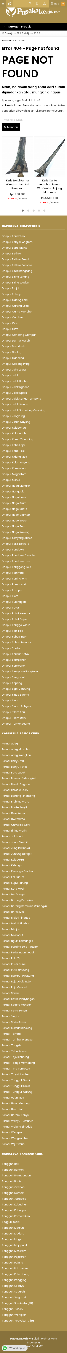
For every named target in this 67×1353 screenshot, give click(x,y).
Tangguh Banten (13, 1170)
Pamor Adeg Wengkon (16, 755)
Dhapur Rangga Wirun (16, 625)
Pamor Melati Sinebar (15, 923)
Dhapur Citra (10, 329)
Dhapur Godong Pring (16, 364)
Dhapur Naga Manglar (16, 486)
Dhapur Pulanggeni (14, 602)
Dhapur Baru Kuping (14, 248)
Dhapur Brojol (10, 288)
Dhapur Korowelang (14, 468)
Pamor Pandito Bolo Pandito (20, 947)
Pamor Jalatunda (13, 836)
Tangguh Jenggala (14, 1199)
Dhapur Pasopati (12, 590)
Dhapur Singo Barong (15, 695)
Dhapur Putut (10, 607)
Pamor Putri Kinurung (15, 970)
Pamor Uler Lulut (12, 1109)
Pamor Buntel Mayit (14, 807)
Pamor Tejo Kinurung (15, 1057)
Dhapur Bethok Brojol (15, 259)
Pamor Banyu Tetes (14, 767)
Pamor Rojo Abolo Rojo (16, 981)
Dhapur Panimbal (13, 573)
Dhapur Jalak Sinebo (15, 404)
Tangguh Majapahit (14, 1245)
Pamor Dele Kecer (13, 813)
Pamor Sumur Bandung (17, 1028)
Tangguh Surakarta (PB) (17, 1303)
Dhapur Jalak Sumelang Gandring (23, 410)
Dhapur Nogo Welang (15, 532)
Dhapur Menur (11, 480)
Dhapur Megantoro (14, 474)
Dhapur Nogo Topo (14, 526)
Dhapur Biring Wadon (15, 282)
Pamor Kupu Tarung (15, 883)
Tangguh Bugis (11, 1181)
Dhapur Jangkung (13, 416)
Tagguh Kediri (11, 1222)
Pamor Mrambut (12, 935)
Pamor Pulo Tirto (12, 958)
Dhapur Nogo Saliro (14, 503)
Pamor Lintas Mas (13, 912)
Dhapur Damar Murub (16, 340)
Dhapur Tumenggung (16, 724)
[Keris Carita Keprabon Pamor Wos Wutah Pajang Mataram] (49, 156)
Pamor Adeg (10, 743)
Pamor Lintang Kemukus (17, 900)
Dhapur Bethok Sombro (17, 265)
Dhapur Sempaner (14, 660)
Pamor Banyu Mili (13, 761)
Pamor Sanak (10, 993)
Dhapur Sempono (13, 666)
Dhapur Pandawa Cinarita (18, 555)
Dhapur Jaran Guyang (16, 422)
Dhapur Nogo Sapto (14, 509)
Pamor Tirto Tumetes (16, 1068)
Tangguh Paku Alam (15, 1268)
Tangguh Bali (10, 1164)
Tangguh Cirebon (13, 1187)
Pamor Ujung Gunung (16, 1103)
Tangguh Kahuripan (14, 1210)
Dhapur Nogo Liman (14, 497)
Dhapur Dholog (11, 352)
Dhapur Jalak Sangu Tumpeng (21, 399)
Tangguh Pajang (12, 1262)
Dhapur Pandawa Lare (16, 561)
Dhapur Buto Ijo (12, 294)
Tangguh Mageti (12, 1239)
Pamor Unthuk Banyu (15, 1115)
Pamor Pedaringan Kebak (18, 952)
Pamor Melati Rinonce (16, 918)
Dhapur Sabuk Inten (14, 636)
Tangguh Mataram (14, 1251)
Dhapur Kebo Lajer (13, 445)
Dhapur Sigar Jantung (16, 689)
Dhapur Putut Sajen (14, 619)
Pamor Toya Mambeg (16, 1074)
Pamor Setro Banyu (14, 1010)
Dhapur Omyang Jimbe (17, 538)
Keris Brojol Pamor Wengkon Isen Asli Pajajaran (17, 184)
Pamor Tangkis (11, 1045)
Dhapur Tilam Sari (13, 712)
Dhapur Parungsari (14, 584)
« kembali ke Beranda (18, 105)
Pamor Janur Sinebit (15, 842)
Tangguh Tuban (12, 1309)
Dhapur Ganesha (13, 358)
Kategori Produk (19, 26)
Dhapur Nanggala (13, 491)
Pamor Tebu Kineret (15, 1051)
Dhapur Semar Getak (15, 654)
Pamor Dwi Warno (13, 819)
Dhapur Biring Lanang (15, 277)
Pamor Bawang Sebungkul (19, 778)
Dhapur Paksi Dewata (15, 544)
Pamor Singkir (10, 1016)
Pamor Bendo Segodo (16, 784)
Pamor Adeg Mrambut (16, 749)
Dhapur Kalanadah (14, 433)
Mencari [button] (12, 127)
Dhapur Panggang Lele (16, 567)
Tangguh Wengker (14, 1315)
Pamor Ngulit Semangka (17, 941)
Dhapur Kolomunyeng (16, 462)
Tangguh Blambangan (16, 1175)
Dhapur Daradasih (13, 346)
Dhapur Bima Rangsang (17, 271)
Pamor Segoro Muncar (16, 1005)
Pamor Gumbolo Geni (16, 825)
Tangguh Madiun (13, 1228)
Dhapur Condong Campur (19, 335)
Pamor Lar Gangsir (13, 894)
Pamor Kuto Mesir (13, 889)
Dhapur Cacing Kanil (15, 300)
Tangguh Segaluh (13, 1291)
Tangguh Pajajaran (14, 1257)
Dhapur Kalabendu (14, 428)
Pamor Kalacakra (13, 859)
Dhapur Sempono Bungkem (20, 671)
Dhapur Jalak (10, 375)
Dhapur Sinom (11, 700)
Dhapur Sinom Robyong (17, 706)
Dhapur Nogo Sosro (14, 520)
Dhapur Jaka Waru (14, 369)
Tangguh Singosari (14, 1297)
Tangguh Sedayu (13, 1286)
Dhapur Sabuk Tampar (16, 642)
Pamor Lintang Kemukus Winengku (24, 906)
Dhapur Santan (11, 648)
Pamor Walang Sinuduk (17, 1126)
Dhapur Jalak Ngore (14, 393)
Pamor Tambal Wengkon (18, 1039)
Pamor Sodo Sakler (14, 1022)
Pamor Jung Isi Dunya (16, 848)
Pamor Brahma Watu (15, 801)
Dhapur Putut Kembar (16, 613)
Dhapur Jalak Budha (15, 381)
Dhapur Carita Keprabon (17, 311)
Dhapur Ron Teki (12, 631)
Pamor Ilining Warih (14, 830)
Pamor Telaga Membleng (18, 1063)
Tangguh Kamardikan (16, 1216)
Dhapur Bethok (11, 253)
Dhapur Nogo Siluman (16, 515)
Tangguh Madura (13, 1233)
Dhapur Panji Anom (14, 578)
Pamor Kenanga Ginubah (18, 871)
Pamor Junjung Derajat (17, 854)
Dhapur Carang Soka (15, 306)
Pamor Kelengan (12, 865)
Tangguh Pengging (14, 1280)
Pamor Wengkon (12, 1132)
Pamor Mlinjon (11, 929)
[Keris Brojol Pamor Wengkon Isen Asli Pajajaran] (17, 156)
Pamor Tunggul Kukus (16, 1086)
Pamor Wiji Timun (13, 1144)
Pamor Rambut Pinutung (18, 976)
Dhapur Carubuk (12, 317)
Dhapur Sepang (12, 683)
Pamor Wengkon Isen (15, 1138)
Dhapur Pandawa (13, 549)
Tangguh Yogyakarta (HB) (19, 1320)
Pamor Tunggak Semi (16, 1080)
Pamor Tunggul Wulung (17, 1092)
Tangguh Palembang (15, 1274)
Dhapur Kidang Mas (14, 457)
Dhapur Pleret (11, 596)
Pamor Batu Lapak (13, 772)
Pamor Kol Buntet (13, 877)
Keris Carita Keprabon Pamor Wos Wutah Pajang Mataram (49, 186)
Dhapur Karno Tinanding (17, 439)
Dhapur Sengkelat (13, 677)
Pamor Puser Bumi (13, 964)
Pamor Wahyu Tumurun (17, 1121)
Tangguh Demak (13, 1193)
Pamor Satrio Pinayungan (18, 999)
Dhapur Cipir (10, 323)
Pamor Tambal (11, 1034)
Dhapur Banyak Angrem (17, 242)
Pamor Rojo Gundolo (15, 987)
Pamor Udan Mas (13, 1097)
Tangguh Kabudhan (15, 1204)
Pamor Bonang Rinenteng (18, 796)
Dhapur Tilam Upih (14, 718)
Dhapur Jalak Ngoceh (15, 387)
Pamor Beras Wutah (15, 790)
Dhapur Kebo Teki (13, 451)
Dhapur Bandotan (13, 236)
